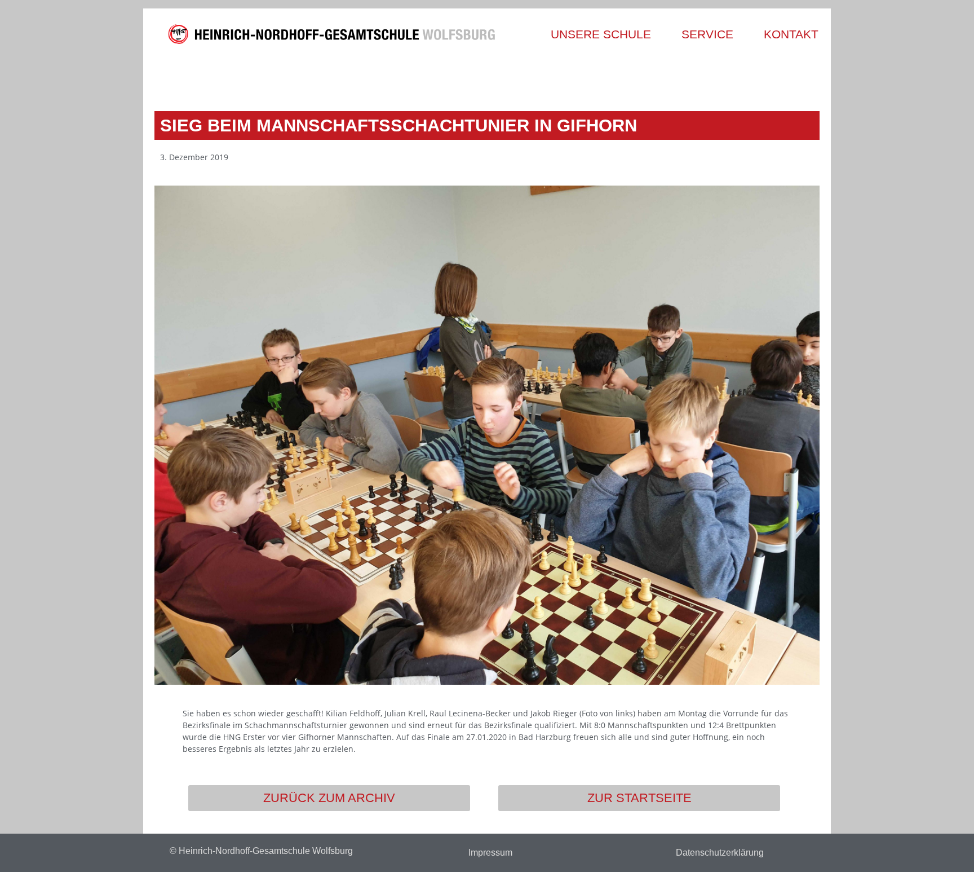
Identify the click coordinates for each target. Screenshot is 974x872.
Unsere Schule (601, 34)
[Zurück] (322, 77)
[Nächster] (652, 77)
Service (707, 34)
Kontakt (791, 34)
